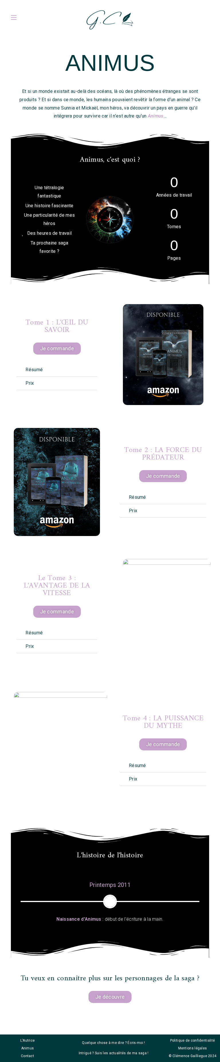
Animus (27, 1048)
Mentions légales (192, 1048)
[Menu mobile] (14, 17)
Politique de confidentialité (192, 1040)
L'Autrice (27, 1040)
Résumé (34, 369)
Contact (27, 1056)
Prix (29, 383)
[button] (57, 370)
